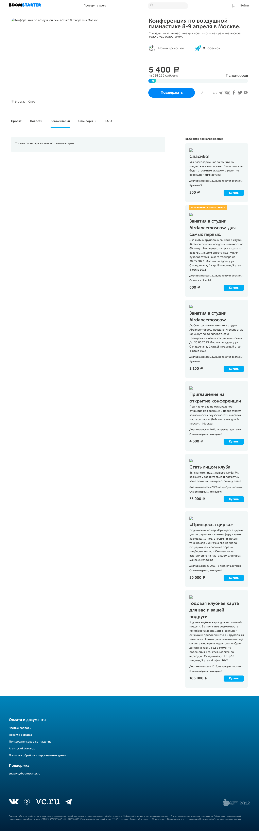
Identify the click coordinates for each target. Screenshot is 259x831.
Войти (244, 5)
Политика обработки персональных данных (38, 755)
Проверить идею (95, 5)
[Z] (27, 802)
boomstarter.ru (29, 816)
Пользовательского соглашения (182, 819)
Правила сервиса (20, 734)
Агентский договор (22, 748)
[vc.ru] (47, 802)
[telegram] (68, 802)
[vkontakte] (13, 802)
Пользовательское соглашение (30, 741)
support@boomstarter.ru (24, 773)
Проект (16, 121)
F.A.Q (108, 121)
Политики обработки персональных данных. (220, 819)
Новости (36, 121)
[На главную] (25, 5)
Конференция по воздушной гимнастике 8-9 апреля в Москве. (194, 23)
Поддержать (172, 93)
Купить (234, 192)
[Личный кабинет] (233, 6)
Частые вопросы (20, 728)
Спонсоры (87, 121)
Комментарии (60, 121)
